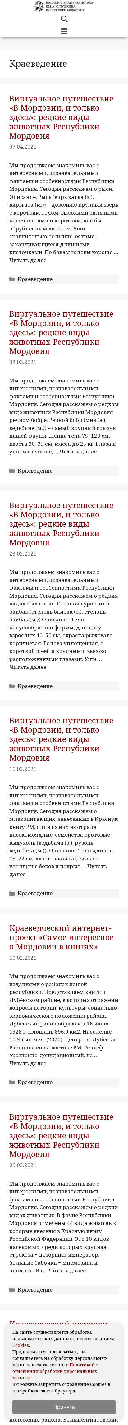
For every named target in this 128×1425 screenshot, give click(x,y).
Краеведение (35, 279)
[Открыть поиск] (64, 20)
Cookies (20, 1345)
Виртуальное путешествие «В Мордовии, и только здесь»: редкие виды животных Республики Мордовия (61, 117)
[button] (64, 31)
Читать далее (27, 260)
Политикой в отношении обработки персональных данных (55, 1371)
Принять (64, 1407)
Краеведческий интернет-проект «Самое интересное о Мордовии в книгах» (61, 937)
